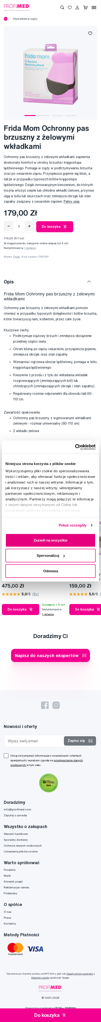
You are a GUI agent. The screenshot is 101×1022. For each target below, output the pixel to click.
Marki (7, 875)
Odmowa (50, 571)
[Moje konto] (77, 7)
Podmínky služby (40, 978)
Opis (9, 281)
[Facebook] (45, 705)
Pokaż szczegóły (73, 525)
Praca (7, 917)
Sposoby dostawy (16, 839)
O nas (7, 911)
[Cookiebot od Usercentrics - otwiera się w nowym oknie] (75, 447)
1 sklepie (30, 247)
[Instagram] (56, 705)
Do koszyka (51, 226)
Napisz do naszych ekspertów (46, 655)
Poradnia (10, 869)
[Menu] (94, 7)
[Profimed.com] (17, 7)
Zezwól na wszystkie (50, 540)
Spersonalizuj (48, 555)
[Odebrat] (8, 226)
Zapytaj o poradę (15, 815)
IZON (58, 1008)
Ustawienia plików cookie (21, 851)
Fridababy (10, 893)
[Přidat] (29, 226)
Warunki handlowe (16, 833)
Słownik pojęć (13, 881)
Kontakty (10, 923)
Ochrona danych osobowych (23, 845)
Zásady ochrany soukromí (79, 974)
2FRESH (70, 1008)
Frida (16, 256)
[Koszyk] (85, 7)
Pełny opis (72, 201)
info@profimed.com (17, 809)
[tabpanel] (50, 73)
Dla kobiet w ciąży (25, 18)
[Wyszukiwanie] (62, 7)
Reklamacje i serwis (16, 887)
